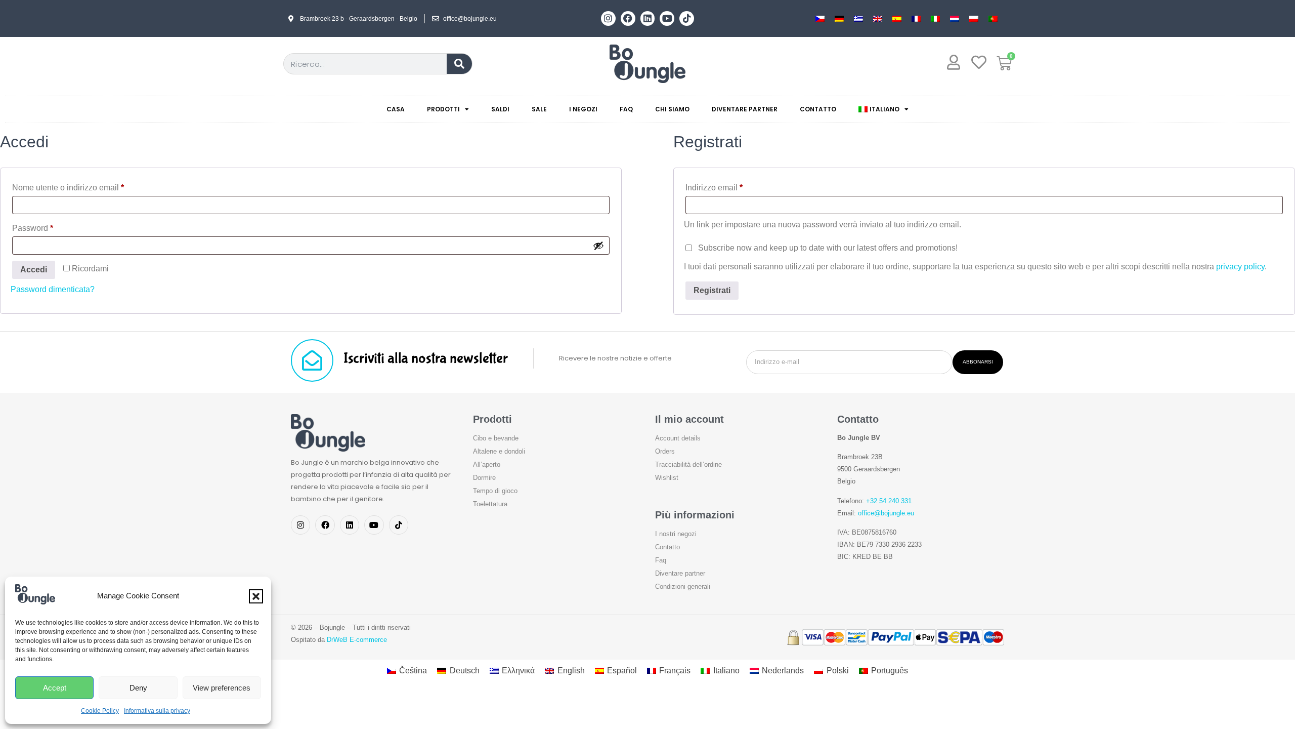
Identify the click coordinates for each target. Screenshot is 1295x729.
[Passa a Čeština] (820, 18)
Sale (539, 109)
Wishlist (666, 477)
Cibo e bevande (496, 438)
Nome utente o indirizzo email (84, 186)
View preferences (221, 687)
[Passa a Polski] (973, 18)
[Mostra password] (598, 245)
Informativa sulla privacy (157, 710)
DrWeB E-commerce (357, 639)
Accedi (33, 269)
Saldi (500, 109)
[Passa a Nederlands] (954, 18)
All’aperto (486, 464)
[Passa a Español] (896, 18)
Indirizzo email (730, 186)
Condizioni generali (682, 586)
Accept (54, 687)
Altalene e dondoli (499, 451)
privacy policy (1240, 266)
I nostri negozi (676, 534)
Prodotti (443, 109)
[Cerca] (459, 64)
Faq (626, 109)
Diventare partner (745, 109)
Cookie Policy (100, 710)
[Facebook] (628, 18)
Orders (665, 451)
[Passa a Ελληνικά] (858, 18)
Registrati (712, 290)
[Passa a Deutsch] (839, 18)
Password (49, 226)
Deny (138, 687)
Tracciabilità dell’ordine (688, 464)
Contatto (818, 109)
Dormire (484, 477)
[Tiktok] (686, 18)
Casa (395, 109)
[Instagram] (608, 18)
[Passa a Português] (993, 18)
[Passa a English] (877, 18)
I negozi (583, 109)
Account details (678, 438)
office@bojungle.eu (886, 513)
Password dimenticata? (53, 289)
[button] (256, 596)
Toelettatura (490, 504)
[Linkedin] (647, 18)
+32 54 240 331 (889, 501)
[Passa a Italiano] (935, 18)
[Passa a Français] (916, 18)
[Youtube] (667, 18)
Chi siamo (672, 109)
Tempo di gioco (495, 491)
